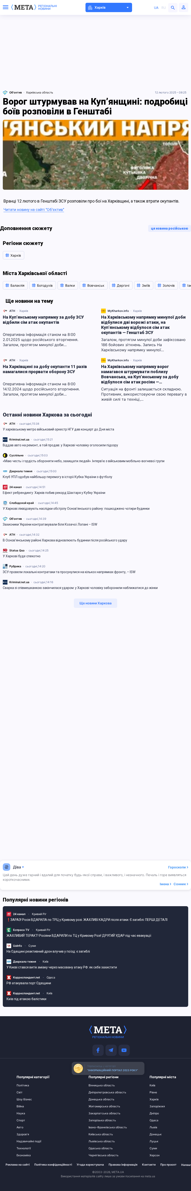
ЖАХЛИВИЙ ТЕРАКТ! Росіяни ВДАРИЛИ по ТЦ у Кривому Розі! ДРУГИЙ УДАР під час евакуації (79, 935)
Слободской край (21, 503)
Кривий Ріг (39, 914)
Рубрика (15, 566)
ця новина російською (169, 228)
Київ (45, 961)
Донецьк (156, 1134)
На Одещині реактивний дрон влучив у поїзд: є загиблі (48, 951)
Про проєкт (168, 1164)
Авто (20, 1127)
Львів (153, 1127)
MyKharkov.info (118, 311)
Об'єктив (15, 518)
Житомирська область (98, 1106)
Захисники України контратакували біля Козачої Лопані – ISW (50, 524)
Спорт (21, 1120)
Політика (23, 1085)
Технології (24, 1148)
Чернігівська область (98, 1155)
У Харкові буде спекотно (22, 556)
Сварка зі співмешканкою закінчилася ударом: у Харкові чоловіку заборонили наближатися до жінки (80, 588)
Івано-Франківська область (98, 1127)
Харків (23, 311)
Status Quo (16, 550)
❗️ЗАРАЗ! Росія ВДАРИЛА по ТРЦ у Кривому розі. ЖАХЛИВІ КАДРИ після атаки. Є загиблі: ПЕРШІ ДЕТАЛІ (87, 920)
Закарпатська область (98, 1113)
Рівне (153, 1092)
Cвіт (20, 1092)
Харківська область (39, 92)
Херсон (155, 1155)
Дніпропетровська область (98, 1092)
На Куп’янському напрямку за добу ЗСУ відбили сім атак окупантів (43, 320)
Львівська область (98, 1141)
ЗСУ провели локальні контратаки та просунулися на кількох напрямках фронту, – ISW (69, 572)
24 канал (15, 487)
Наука (21, 1113)
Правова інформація (123, 1164)
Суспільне (16, 455)
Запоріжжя (157, 1106)
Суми (32, 945)
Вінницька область (98, 1085)
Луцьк (154, 1141)
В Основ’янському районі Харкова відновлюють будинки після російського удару (65, 540)
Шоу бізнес (24, 1099)
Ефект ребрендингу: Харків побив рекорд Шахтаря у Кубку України (54, 493)
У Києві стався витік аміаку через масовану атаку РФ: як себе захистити (62, 967)
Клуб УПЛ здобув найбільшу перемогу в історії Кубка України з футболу (57, 477)
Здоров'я (23, 1134)
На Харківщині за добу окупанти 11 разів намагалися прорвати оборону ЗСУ (45, 369)
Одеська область (98, 1148)
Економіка (24, 1155)
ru (163, 8)
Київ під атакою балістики (26, 999)
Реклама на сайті (18, 1164)
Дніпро (154, 1113)
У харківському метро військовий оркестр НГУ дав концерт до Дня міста (58, 429)
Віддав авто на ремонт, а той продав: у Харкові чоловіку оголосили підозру (60, 445)
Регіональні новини (47, 7)
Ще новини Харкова (95, 603)
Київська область (98, 1134)
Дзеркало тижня (20, 471)
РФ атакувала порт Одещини (29, 983)
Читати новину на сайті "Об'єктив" (33, 209)
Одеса (51, 977)
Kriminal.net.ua (19, 439)
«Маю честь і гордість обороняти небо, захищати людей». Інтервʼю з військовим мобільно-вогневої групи (83, 461)
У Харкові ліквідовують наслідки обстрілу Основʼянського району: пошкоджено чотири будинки (76, 508)
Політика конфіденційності (53, 1164)
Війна (20, 1106)
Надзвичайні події (26, 1141)
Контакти (149, 1164)
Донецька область (98, 1099)
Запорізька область (98, 1120)
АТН (12, 423)
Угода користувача (90, 1164)
